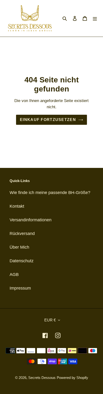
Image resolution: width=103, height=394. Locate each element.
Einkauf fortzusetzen (48, 120)
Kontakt (17, 206)
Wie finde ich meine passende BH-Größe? (50, 192)
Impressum (20, 288)
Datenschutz (22, 260)
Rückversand (22, 233)
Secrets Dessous (42, 378)
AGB (14, 274)
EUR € (50, 320)
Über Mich (19, 247)
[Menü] (95, 18)
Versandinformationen (31, 219)
